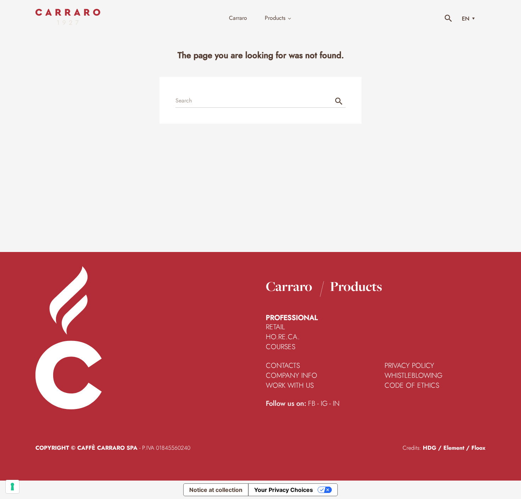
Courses (280, 347)
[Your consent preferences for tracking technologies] (12, 486)
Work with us (290, 386)
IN (336, 403)
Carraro (289, 286)
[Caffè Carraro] (67, 23)
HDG (429, 448)
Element (453, 448)
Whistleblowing (413, 376)
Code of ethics (412, 386)
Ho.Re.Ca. (283, 337)
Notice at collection (215, 489)
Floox (478, 448)
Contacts (283, 366)
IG (324, 403)
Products (356, 286)
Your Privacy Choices (283, 489)
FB (311, 403)
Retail (275, 327)
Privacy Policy (409, 366)
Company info (291, 376)
